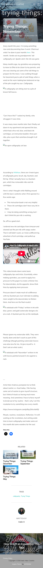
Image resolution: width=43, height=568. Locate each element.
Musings (18, 35)
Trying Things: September (26, 462)
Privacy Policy (7, 558)
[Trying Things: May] (10, 469)
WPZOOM (27, 564)
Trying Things (25, 496)
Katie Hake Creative (13, 4)
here (28, 52)
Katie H (8, 35)
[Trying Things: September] (28, 454)
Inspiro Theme (17, 564)
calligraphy (16, 496)
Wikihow (16, 172)
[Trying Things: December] (10, 454)
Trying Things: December (9, 462)
